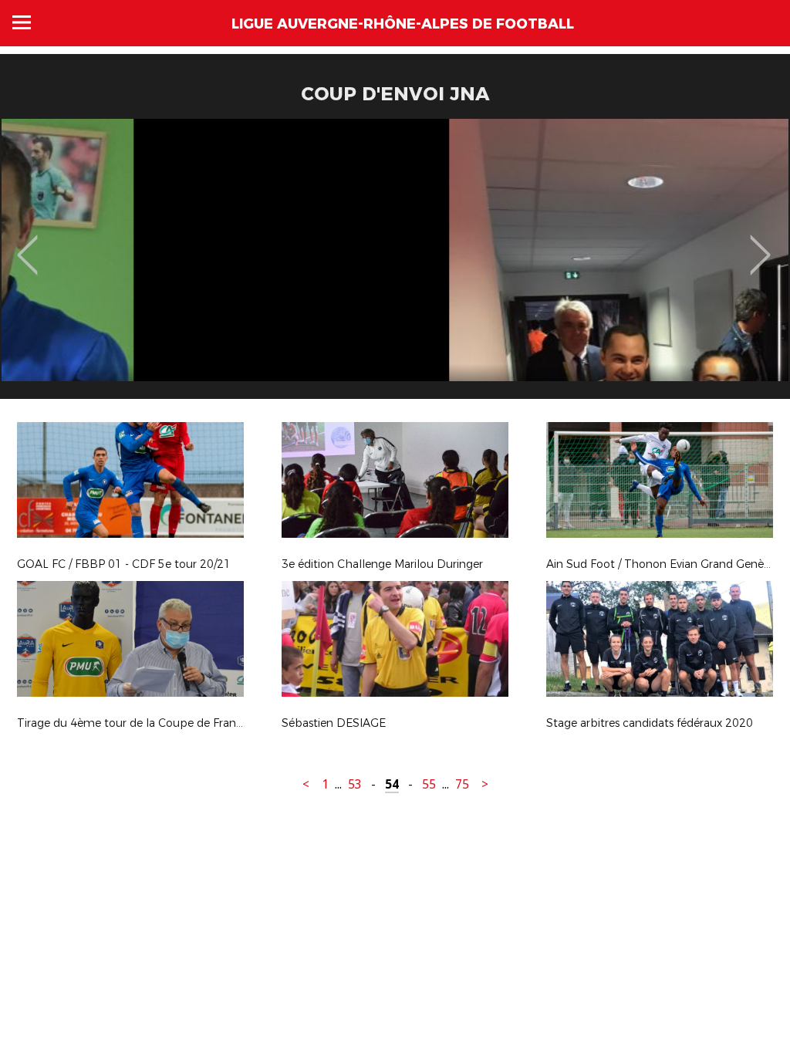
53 (355, 784)
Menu (21, 22)
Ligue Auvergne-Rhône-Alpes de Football (402, 23)
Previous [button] (27, 244)
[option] (395, 264)
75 (462, 784)
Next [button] (760, 244)
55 (429, 784)
